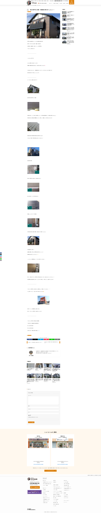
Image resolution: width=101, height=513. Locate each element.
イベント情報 (66, 494)
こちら (38, 330)
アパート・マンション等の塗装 (58, 491)
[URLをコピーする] (57, 339)
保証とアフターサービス (46, 497)
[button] (29, 339)
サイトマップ (65, 502)
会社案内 (44, 489)
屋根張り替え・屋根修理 (56, 494)
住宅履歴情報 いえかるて (46, 499)
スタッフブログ (29, 11)
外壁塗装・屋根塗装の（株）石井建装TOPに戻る (94, 475)
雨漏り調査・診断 (55, 502)
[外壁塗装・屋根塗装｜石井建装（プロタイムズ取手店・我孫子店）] (32, 2)
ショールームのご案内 (46, 491)
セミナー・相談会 (45, 485)
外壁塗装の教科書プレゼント (67, 488)
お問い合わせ (65, 480)
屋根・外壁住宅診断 (66, 483)
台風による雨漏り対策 (56, 504)
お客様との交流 (45, 502)
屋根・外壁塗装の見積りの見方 (47, 483)
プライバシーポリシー (66, 500)
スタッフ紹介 (45, 494)
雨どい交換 (54, 497)
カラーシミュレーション (57, 486)
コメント (29, 395)
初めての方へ (44, 480)
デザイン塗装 (55, 489)
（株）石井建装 (30, 355)
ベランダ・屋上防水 (55, 499)
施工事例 (54, 480)
